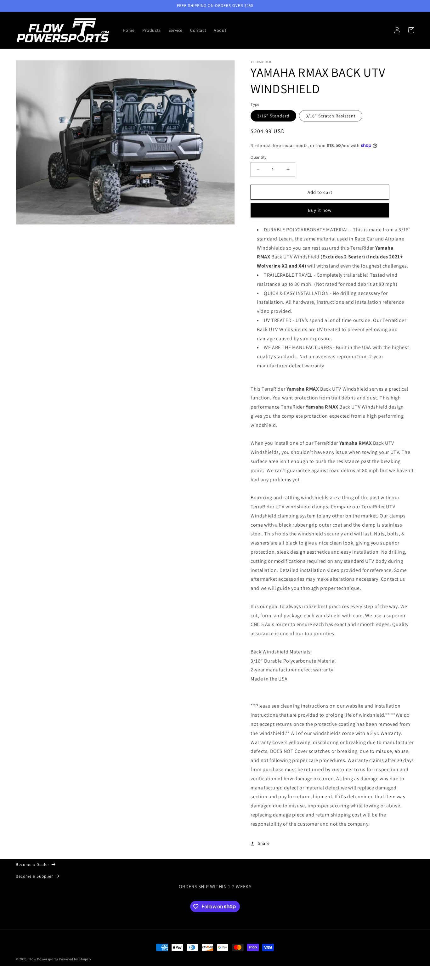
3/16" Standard (273, 116)
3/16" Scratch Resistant (331, 116)
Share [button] (263, 843)
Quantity (258, 157)
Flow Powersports (43, 959)
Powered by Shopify (75, 959)
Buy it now (320, 210)
